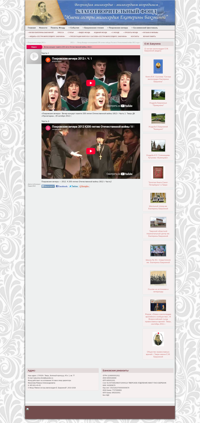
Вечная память (149, 36)
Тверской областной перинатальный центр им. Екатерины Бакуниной (158, 233)
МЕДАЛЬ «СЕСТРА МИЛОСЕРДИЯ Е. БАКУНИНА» (47, 36)
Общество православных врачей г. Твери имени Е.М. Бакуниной (158, 354)
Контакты (135, 36)
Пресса (61, 32)
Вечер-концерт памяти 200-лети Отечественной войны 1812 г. (68, 47)
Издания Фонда (100, 32)
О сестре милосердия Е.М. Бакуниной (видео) (156, 50)
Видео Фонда (84, 32)
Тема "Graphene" (166, 412)
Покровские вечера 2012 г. (37, 42)
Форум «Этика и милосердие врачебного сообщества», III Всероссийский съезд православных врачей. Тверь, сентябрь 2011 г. (158, 319)
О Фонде (115, 32)
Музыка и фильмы (150, 32)
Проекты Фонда (131, 32)
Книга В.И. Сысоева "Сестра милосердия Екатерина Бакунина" (158, 79)
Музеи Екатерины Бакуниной (41, 32)
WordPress (154, 412)
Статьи (71, 32)
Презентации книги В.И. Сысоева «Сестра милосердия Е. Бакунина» (98, 36)
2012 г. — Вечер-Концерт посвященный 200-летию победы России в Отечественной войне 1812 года (104, 42)
